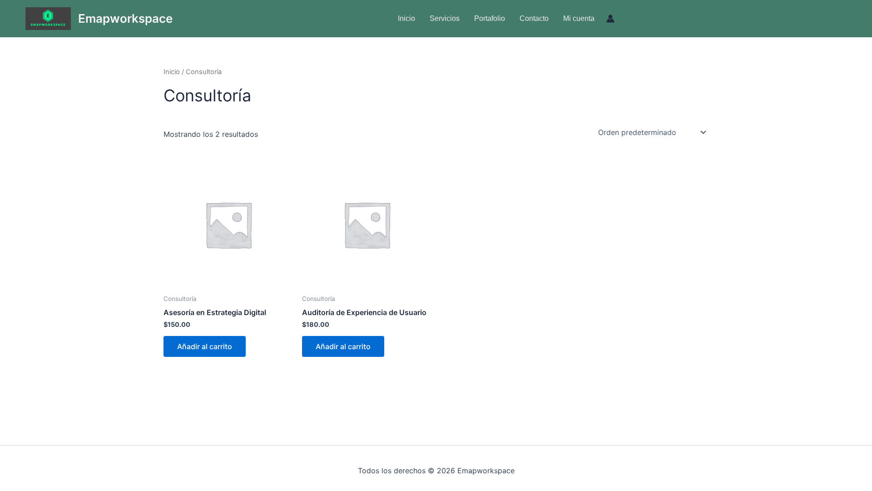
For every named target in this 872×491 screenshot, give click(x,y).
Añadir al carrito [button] (204, 346)
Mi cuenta (579, 18)
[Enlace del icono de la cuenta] (610, 19)
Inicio (406, 18)
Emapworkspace (125, 18)
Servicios (445, 18)
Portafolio (489, 18)
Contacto (534, 18)
